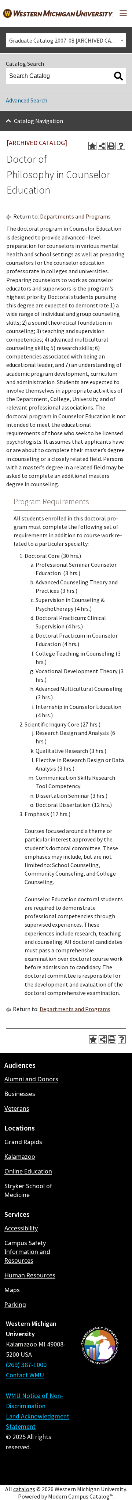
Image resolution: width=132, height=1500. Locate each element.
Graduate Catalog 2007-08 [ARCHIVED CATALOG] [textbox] (67, 40)
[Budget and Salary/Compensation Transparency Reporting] (100, 1399)
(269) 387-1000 (26, 1364)
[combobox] (66, 40)
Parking (15, 1305)
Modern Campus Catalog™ (80, 1496)
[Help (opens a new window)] (121, 146)
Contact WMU (25, 1375)
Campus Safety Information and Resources (27, 1252)
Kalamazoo (19, 1157)
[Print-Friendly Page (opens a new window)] (111, 146)
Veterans (16, 1108)
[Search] (118, 76)
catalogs (24, 1489)
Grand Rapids (23, 1142)
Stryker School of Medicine (28, 1190)
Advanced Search (26, 100)
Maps (12, 1290)
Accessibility (21, 1228)
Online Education (28, 1171)
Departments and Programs (75, 216)
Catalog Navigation (38, 121)
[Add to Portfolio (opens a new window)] (92, 146)
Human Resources (29, 1275)
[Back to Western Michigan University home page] (58, 13)
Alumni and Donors (31, 1079)
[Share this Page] (102, 146)
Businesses (19, 1094)
